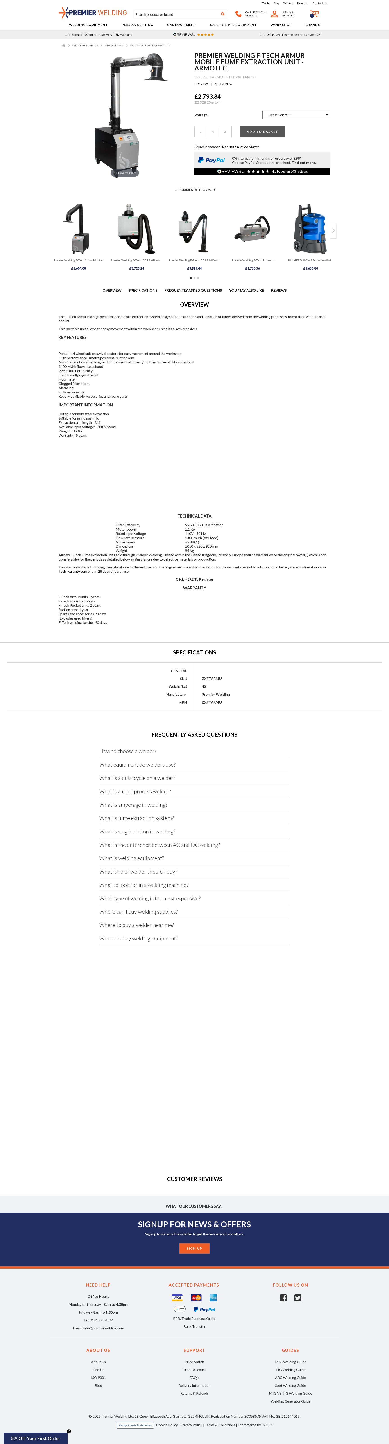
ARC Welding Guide (290, 1377)
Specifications (143, 290)
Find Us (98, 1369)
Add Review (223, 84)
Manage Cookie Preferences (135, 1425)
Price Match (194, 1362)
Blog (276, 3)
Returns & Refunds (194, 1393)
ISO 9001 (98, 1377)
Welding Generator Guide (290, 1401)
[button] (36, 1438)
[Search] (222, 14)
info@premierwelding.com (103, 1328)
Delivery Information (194, 1385)
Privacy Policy (191, 1425)
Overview (112, 290)
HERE (189, 579)
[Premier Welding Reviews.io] (194, 34)
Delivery (288, 3)
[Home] (64, 45)
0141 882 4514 (101, 1320)
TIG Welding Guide (290, 1369)
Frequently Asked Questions (193, 290)
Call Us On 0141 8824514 (256, 14)
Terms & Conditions (220, 1425)
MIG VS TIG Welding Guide (290, 1393)
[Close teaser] (69, 1431)
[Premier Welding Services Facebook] (287, 1300)
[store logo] (93, 17)
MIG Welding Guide (290, 1362)
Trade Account (194, 1369)
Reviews (279, 290)
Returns (302, 3)
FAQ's (194, 1377)
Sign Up (194, 1248)
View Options (85, 1054)
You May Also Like (246, 290)
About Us (98, 1362)
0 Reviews (202, 84)
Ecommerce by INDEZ (255, 1425)
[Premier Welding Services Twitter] (297, 1300)
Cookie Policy (167, 1425)
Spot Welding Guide (290, 1385)
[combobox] (181, 14)
